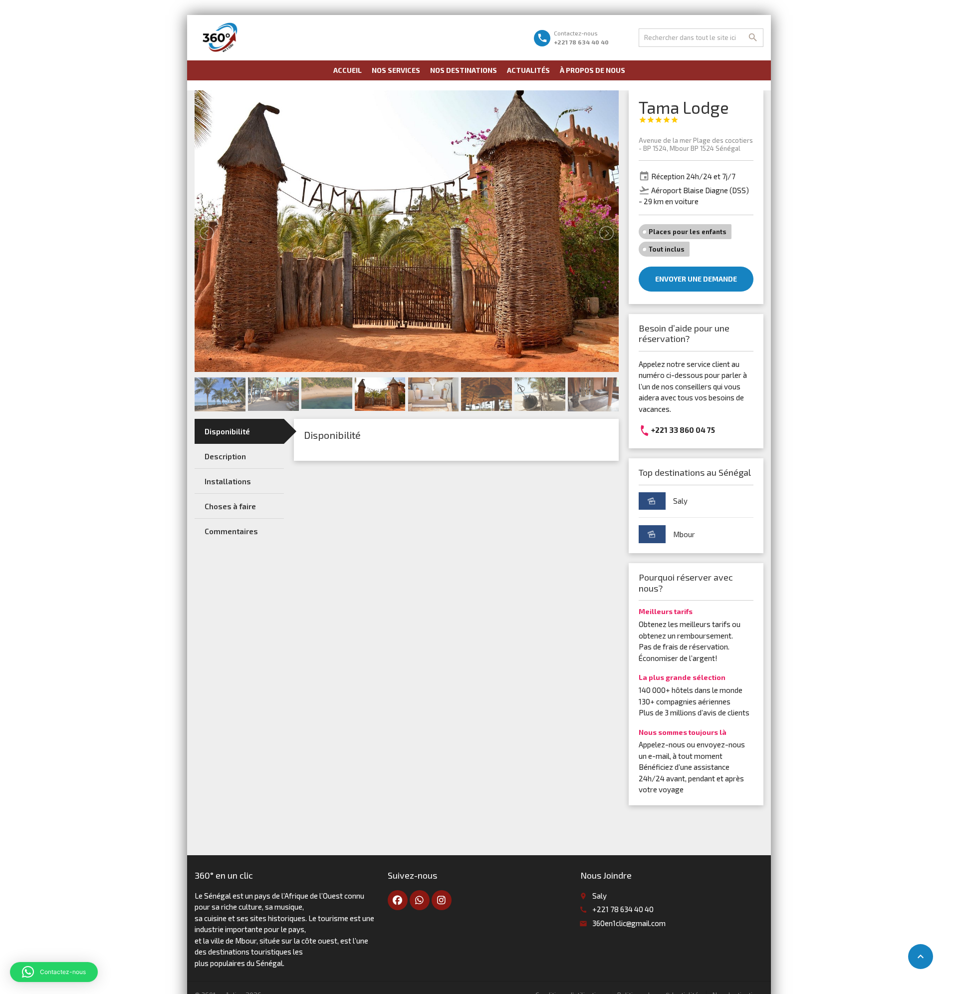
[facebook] (398, 900)
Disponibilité (227, 431)
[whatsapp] (420, 900)
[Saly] (652, 501)
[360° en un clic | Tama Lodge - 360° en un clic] (220, 37)
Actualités (528, 70)
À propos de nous (592, 70)
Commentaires (231, 531)
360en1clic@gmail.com (629, 923)
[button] (54, 972)
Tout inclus (667, 249)
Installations (228, 481)
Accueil (347, 70)
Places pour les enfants (687, 232)
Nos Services (396, 70)
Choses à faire (230, 506)
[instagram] (442, 900)
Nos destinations (463, 70)
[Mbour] (652, 534)
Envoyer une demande (696, 279)
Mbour (684, 534)
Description (225, 456)
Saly (680, 500)
